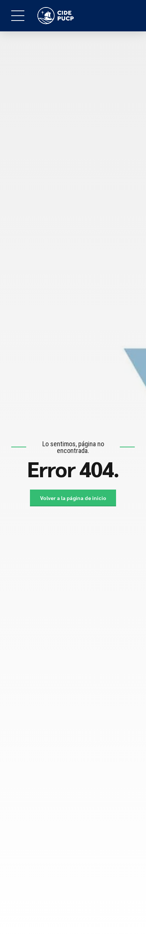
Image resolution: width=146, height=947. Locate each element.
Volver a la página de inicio (73, 497)
